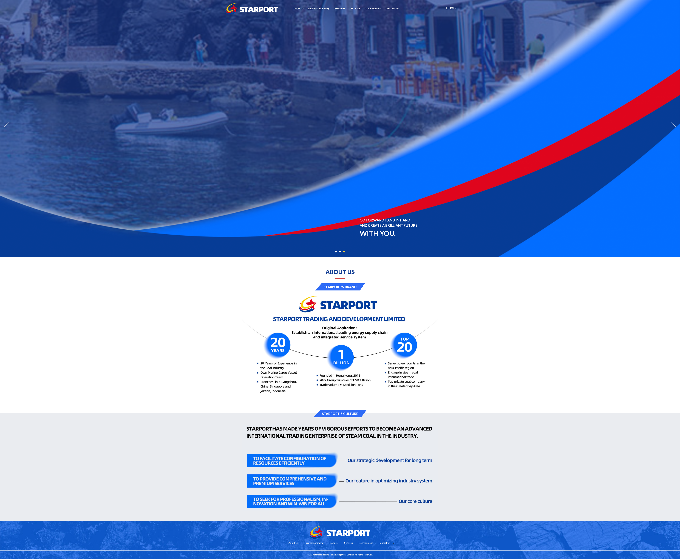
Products (340, 8)
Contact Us (392, 8)
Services (355, 8)
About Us (298, 8)
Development (373, 8)
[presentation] (6, 127)
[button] (336, 251)
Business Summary (318, 8)
